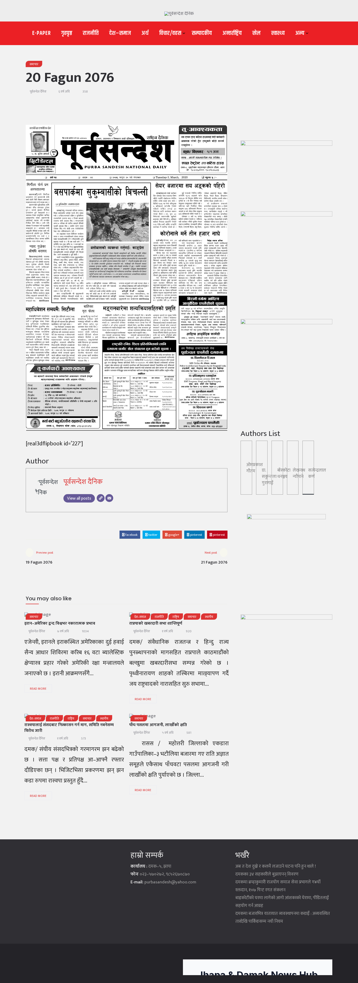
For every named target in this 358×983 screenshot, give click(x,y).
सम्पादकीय (202, 33)
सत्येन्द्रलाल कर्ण (317, 473)
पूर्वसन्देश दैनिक (38, 91)
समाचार (34, 64)
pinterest (195, 534)
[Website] (101, 498)
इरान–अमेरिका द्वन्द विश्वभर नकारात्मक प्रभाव (59, 623)
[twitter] (63, 616)
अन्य (300, 33)
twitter (153, 534)
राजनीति (91, 33)
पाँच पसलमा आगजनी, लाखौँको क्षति (158, 724)
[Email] (109, 498)
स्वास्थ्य (278, 33)
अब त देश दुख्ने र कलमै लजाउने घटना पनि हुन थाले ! (275, 866)
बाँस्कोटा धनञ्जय (283, 473)
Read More (38, 688)
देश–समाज (120, 33)
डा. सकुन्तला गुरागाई (269, 477)
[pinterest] (104, 616)
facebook (131, 534)
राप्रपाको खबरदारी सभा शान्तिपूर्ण (155, 623)
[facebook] (49, 616)
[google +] (76, 616)
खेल (256, 33)
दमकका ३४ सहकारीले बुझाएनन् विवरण (267, 874)
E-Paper (41, 33)
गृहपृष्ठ (66, 33)
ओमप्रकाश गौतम (254, 468)
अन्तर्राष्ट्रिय (232, 33)
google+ (173, 534)
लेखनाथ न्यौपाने (299, 473)
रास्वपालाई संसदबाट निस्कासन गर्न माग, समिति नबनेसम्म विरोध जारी (69, 727)
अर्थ (145, 33)
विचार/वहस (170, 33)
